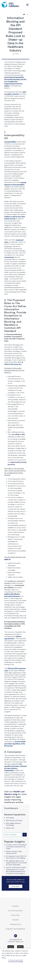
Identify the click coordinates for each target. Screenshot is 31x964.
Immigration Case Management (15, 929)
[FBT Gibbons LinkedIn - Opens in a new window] (15, 935)
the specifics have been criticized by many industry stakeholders (15, 767)
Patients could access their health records (14, 218)
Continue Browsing (15, 961)
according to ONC (18, 434)
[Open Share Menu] (24, 14)
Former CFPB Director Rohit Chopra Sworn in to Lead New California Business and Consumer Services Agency (16, 870)
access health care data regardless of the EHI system (15, 743)
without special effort (12, 637)
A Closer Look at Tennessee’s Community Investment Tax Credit (16, 847)
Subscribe (15, 920)
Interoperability (10, 142)
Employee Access (15, 924)
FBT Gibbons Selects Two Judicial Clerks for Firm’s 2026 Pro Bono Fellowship (16, 863)
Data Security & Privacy (14, 820)
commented (9, 257)
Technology (10, 818)
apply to (7, 559)
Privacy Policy (15, 915)
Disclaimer (15, 906)
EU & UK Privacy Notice (15, 911)
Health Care (10, 828)
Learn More (15, 886)
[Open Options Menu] (27, 14)
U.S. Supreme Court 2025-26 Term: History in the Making (16, 857)
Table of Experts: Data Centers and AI (14, 852)
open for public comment (15, 93)
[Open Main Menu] (27, 5)
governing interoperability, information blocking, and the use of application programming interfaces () (15, 81)
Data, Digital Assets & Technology (13, 824)
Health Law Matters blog (14, 793)
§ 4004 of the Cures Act (13, 363)
